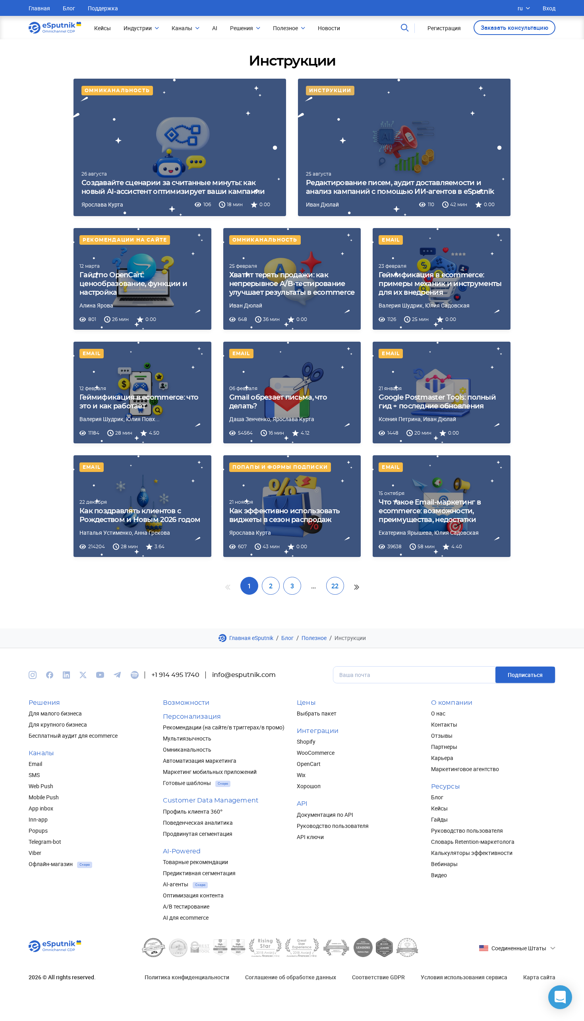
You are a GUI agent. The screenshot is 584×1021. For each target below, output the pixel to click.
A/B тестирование (186, 906)
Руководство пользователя (333, 826)
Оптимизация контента (193, 895)
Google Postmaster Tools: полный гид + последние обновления (437, 402)
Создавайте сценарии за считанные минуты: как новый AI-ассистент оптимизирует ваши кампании (173, 187)
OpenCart (309, 764)
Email (391, 240)
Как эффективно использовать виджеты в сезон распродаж (284, 516)
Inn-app (38, 819)
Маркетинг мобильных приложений (210, 771)
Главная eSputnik (251, 638)
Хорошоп (309, 786)
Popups (38, 830)
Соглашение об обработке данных (290, 977)
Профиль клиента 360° (192, 811)
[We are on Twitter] (83, 675)
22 (334, 586)
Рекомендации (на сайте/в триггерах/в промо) (223, 727)
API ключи (310, 837)
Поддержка (103, 8)
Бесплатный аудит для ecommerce (73, 735)
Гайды (439, 819)
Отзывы (442, 735)
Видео (439, 875)
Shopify (306, 741)
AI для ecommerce (186, 917)
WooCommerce (316, 752)
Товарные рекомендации (195, 862)
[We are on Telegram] (117, 675)
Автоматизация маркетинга (199, 760)
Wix (301, 775)
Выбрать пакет (316, 713)
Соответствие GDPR (378, 977)
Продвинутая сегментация (197, 833)
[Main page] (55, 28)
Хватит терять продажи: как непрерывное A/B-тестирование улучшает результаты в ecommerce (292, 284)
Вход (549, 8)
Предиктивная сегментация (199, 873)
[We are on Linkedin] (66, 675)
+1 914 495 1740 (175, 675)
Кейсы (439, 808)
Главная (39, 8)
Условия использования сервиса (464, 977)
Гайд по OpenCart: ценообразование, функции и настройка (133, 284)
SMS (34, 775)
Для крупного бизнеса (58, 724)
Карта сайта (539, 977)
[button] (560, 997)
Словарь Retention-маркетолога (472, 841)
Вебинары (444, 864)
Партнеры (444, 746)
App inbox (41, 808)
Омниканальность (117, 90)
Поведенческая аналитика (198, 822)
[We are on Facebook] (49, 675)
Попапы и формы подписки (280, 467)
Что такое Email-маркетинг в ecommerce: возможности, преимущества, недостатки (430, 511)
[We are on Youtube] (100, 675)
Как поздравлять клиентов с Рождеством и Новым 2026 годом (139, 516)
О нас (438, 713)
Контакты (444, 724)
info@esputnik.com (244, 675)
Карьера (442, 758)
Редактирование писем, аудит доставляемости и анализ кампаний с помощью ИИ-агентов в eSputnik (400, 187)
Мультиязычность (187, 738)
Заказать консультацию (514, 27)
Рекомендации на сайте (125, 240)
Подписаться (525, 675)
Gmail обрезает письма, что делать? (278, 402)
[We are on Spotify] (135, 675)
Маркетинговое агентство (465, 769)
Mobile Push (44, 797)
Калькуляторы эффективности (471, 853)
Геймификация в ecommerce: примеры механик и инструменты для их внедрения (440, 284)
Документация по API (325, 814)
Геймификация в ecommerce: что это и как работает (138, 402)
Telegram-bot (45, 841)
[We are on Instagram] (33, 675)
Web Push (41, 786)
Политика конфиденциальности (187, 977)
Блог (69, 8)
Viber (35, 853)
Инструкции (330, 90)
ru (520, 8)
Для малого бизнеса (55, 713)
